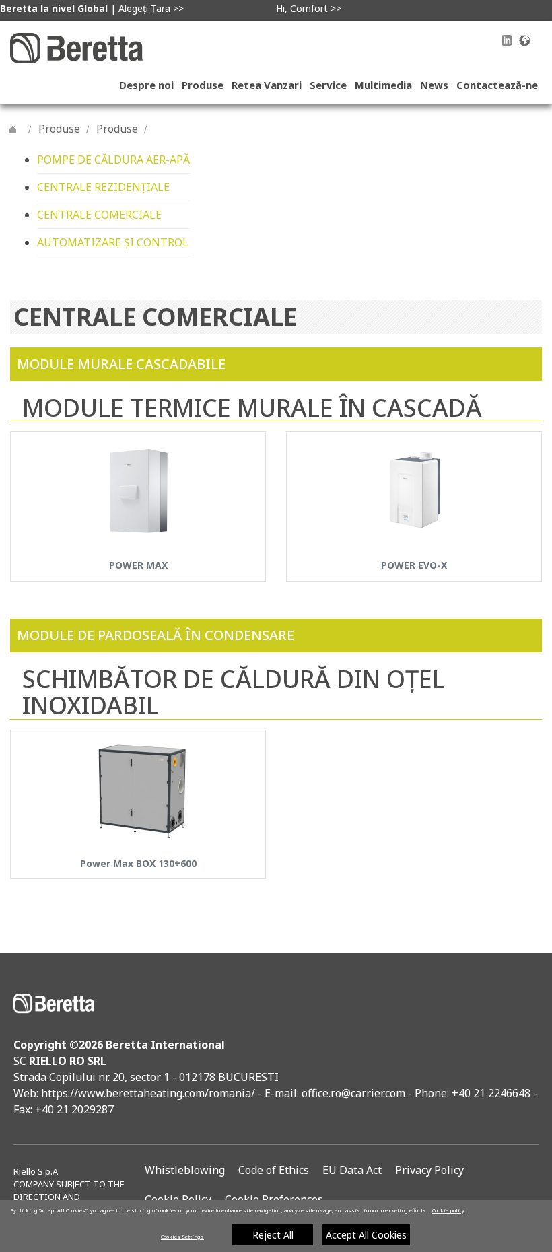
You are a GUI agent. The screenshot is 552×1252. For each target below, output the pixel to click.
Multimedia (383, 85)
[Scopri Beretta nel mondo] (524, 39)
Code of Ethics (273, 1169)
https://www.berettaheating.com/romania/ (149, 1093)
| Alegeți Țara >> (92, 8)
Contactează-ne (497, 85)
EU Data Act (352, 1169)
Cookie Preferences (274, 1199)
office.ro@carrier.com (353, 1093)
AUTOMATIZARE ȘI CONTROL (112, 242)
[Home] (12, 128)
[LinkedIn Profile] (507, 42)
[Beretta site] (76, 47)
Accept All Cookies (366, 1234)
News (434, 85)
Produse (202, 85)
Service (328, 85)
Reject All (273, 1234)
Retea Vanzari (267, 85)
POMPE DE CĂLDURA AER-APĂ (113, 159)
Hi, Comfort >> (308, 8)
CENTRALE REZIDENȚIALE (103, 187)
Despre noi (146, 85)
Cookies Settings (182, 1236)
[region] (276, 1226)
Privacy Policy (429, 1169)
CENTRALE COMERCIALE (99, 214)
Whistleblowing (185, 1169)
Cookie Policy (178, 1199)
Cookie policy (448, 1210)
